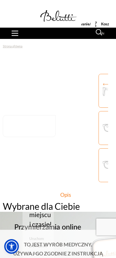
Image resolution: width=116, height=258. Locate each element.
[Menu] (15, 33)
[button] (11, 246)
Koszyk (107, 24)
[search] (99, 32)
